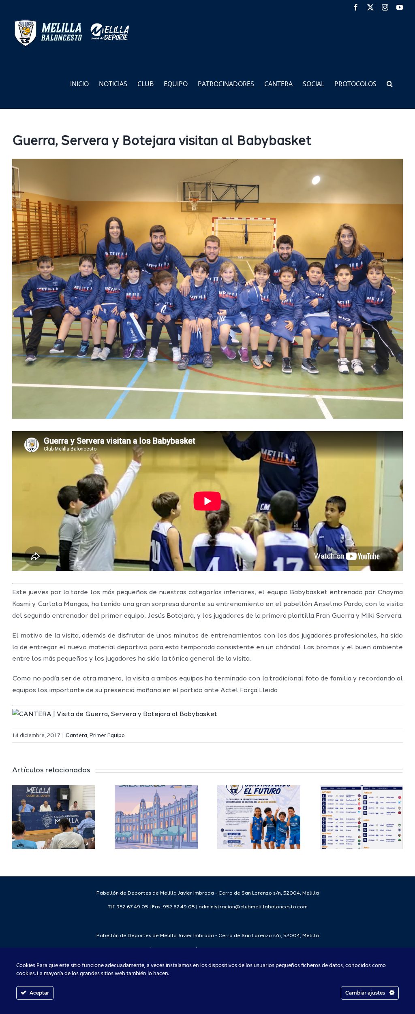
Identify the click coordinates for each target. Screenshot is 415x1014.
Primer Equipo (107, 735)
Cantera (76, 735)
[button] (390, 83)
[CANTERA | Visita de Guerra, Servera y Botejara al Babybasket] (114, 714)
